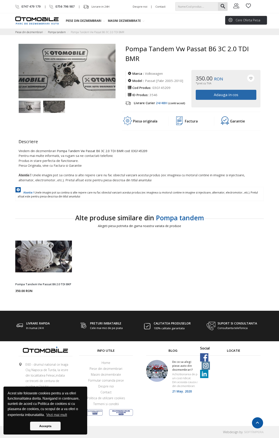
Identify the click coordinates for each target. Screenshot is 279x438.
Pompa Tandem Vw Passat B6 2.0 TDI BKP (43, 284)
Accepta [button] (45, 426)
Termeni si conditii (106, 404)
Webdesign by (233, 432)
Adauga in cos (226, 94)
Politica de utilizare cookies (106, 398)
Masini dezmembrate (125, 21)
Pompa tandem (57, 32)
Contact (160, 6)
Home (106, 363)
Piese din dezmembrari (84, 21)
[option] (31, 109)
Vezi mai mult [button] (56, 415)
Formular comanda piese (106, 380)
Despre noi (140, 6)
